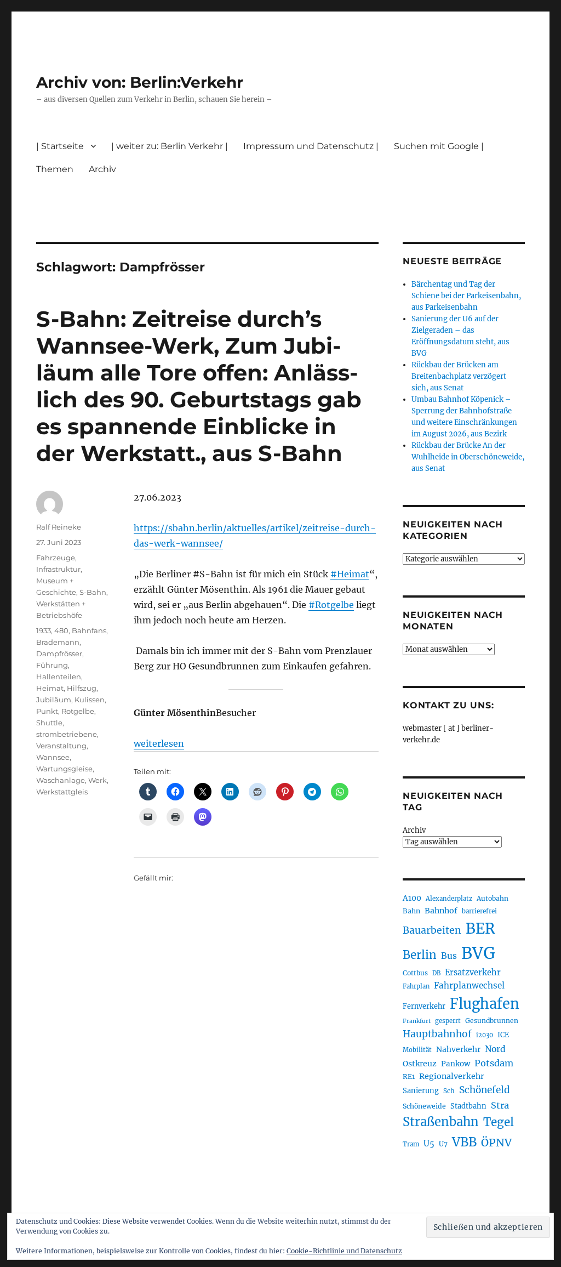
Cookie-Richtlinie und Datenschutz (344, 1251)
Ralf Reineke (58, 526)
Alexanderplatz (449, 898)
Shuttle (49, 722)
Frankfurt (417, 1021)
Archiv (414, 830)
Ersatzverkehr (473, 973)
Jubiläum (53, 699)
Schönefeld (484, 1090)
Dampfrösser (59, 653)
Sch (449, 1091)
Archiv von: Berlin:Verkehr (139, 82)
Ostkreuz (420, 1064)
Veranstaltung (61, 745)
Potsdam (493, 1063)
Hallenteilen (58, 676)
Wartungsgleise (64, 768)
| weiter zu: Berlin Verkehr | (169, 146)
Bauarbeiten (432, 930)
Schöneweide (424, 1106)
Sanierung (421, 1090)
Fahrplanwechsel (469, 985)
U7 (443, 1144)
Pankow (455, 1064)
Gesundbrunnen (491, 1020)
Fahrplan (416, 986)
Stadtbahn (468, 1106)
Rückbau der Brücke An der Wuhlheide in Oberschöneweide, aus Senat (467, 457)
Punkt (47, 711)
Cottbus (415, 973)
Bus (449, 956)
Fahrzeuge (55, 557)
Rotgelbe (77, 711)
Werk (97, 780)
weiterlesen (159, 743)
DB (436, 973)
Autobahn (492, 898)
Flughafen (484, 1004)
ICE (503, 1035)
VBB (464, 1142)
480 (61, 630)
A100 (412, 898)
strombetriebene (66, 734)
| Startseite (60, 146)
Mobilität (417, 1050)
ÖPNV (496, 1142)
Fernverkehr (424, 1006)
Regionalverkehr (451, 1076)
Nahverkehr (458, 1049)
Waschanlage (60, 780)
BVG (478, 953)
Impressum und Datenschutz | (311, 146)
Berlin (420, 955)
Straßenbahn (441, 1121)
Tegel (498, 1122)
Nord (495, 1049)
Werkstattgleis (62, 791)
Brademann (57, 642)
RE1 (409, 1076)
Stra (500, 1105)
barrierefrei (479, 911)
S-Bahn (92, 592)
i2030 (484, 1035)
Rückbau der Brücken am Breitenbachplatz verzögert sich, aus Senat (458, 376)
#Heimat (349, 574)
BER (480, 928)
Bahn (411, 911)
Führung (52, 665)
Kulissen (90, 699)
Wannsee (53, 757)
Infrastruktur (58, 569)
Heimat (50, 688)
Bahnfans (89, 630)
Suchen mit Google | (439, 146)
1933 (43, 630)
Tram (411, 1144)
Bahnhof (441, 911)
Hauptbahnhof (437, 1034)
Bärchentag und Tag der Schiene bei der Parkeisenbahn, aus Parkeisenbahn (466, 296)
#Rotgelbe (331, 604)
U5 (428, 1144)
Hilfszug (81, 688)
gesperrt (448, 1021)
